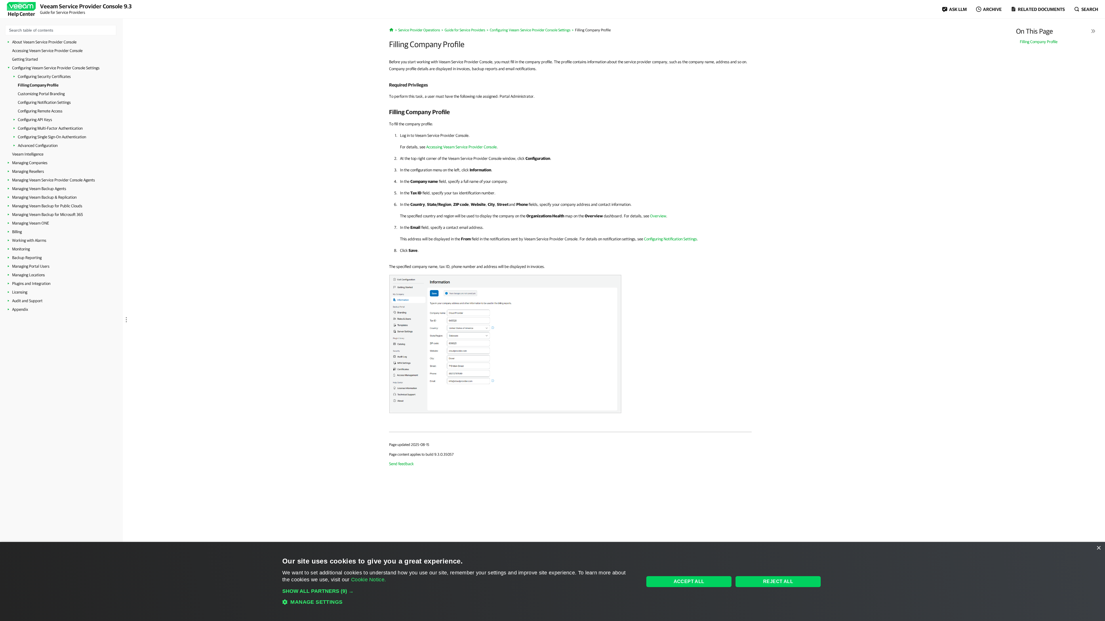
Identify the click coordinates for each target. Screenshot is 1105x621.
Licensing (19, 292)
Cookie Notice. (368, 579)
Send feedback (401, 463)
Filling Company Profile (38, 85)
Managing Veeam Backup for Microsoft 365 (47, 214)
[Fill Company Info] (505, 343)
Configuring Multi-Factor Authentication (50, 128)
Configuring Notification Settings (44, 102)
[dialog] (552, 581)
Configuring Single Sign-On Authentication (52, 137)
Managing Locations (28, 275)
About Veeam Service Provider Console (44, 42)
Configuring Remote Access (40, 111)
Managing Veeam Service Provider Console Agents (53, 180)
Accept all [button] (689, 581)
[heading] (570, 84)
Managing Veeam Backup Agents (39, 188)
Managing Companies (29, 162)
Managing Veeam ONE (30, 223)
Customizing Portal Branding (41, 93)
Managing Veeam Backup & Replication (44, 197)
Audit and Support (27, 300)
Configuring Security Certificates (44, 76)
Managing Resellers (28, 171)
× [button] (1098, 548)
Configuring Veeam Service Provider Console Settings (56, 68)
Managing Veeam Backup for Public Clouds (47, 206)
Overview (658, 216)
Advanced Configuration (38, 145)
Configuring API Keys (35, 119)
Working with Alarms (29, 240)
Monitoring (21, 249)
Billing (17, 231)
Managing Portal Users (30, 266)
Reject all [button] (778, 581)
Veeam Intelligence (27, 154)
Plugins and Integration (31, 283)
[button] (458, 591)
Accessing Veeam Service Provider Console (47, 50)
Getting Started (25, 59)
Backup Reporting (27, 257)
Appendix (20, 309)
